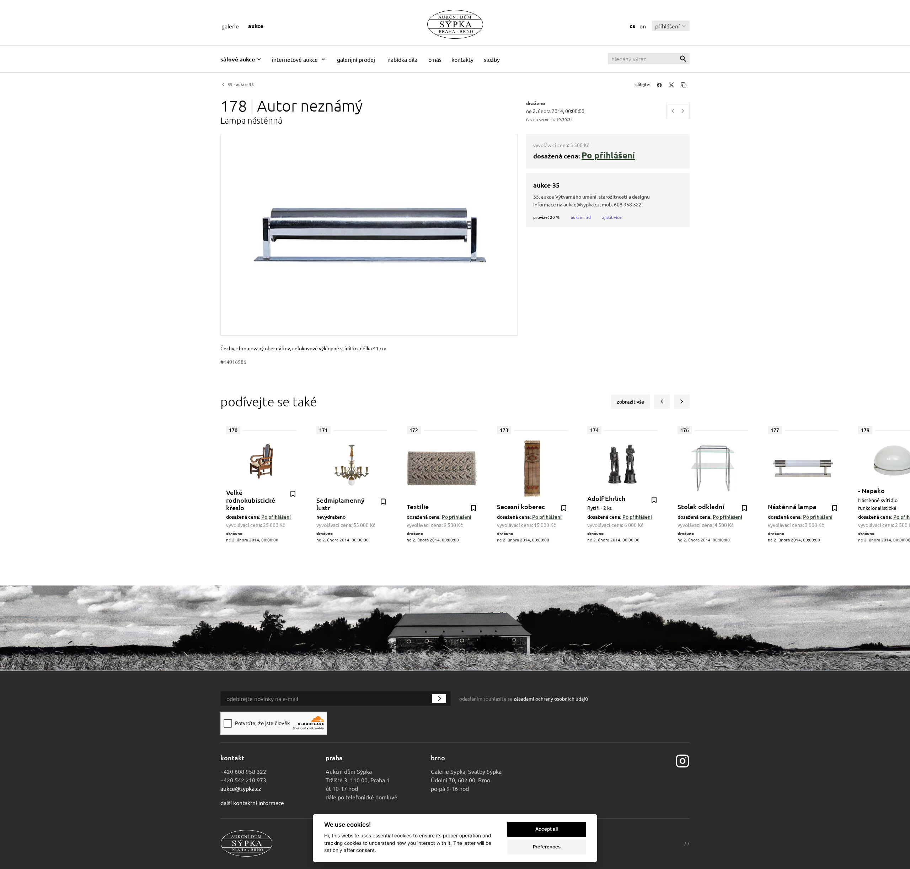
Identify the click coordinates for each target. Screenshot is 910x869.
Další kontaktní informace (252, 802)
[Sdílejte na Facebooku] (659, 84)
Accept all (546, 829)
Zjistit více (612, 217)
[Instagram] (682, 759)
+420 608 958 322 (243, 771)
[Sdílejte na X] (671, 84)
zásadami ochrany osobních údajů (551, 698)
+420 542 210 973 (243, 779)
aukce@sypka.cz (240, 788)
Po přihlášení (608, 155)
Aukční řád (581, 217)
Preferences (547, 846)
